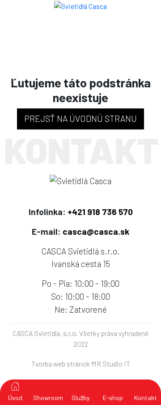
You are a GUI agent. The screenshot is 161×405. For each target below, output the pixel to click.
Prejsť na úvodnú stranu (80, 118)
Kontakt (145, 397)
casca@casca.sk (96, 231)
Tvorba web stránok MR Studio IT (80, 363)
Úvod (15, 397)
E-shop (113, 397)
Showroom (48, 397)
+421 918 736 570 (100, 212)
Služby (81, 397)
